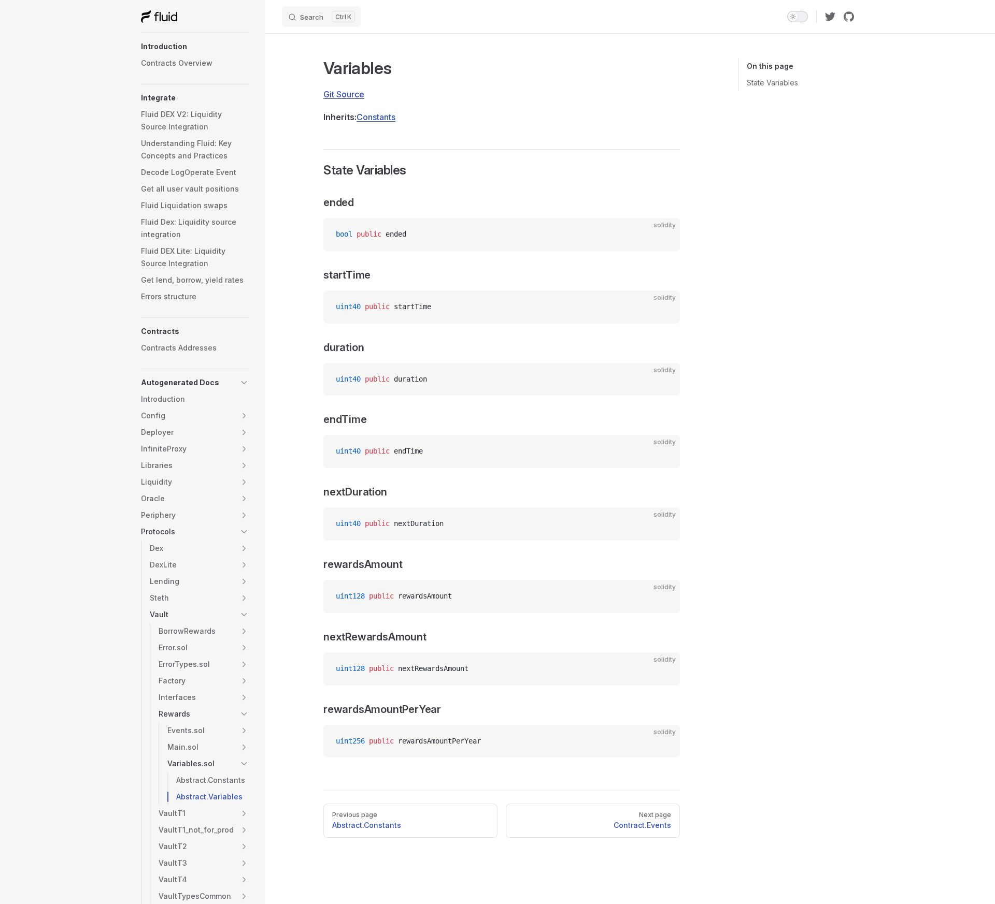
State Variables (772, 82)
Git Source (343, 94)
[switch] (797, 16)
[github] (849, 16)
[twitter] (830, 16)
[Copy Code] (663, 234)
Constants (376, 117)
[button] (195, 46)
